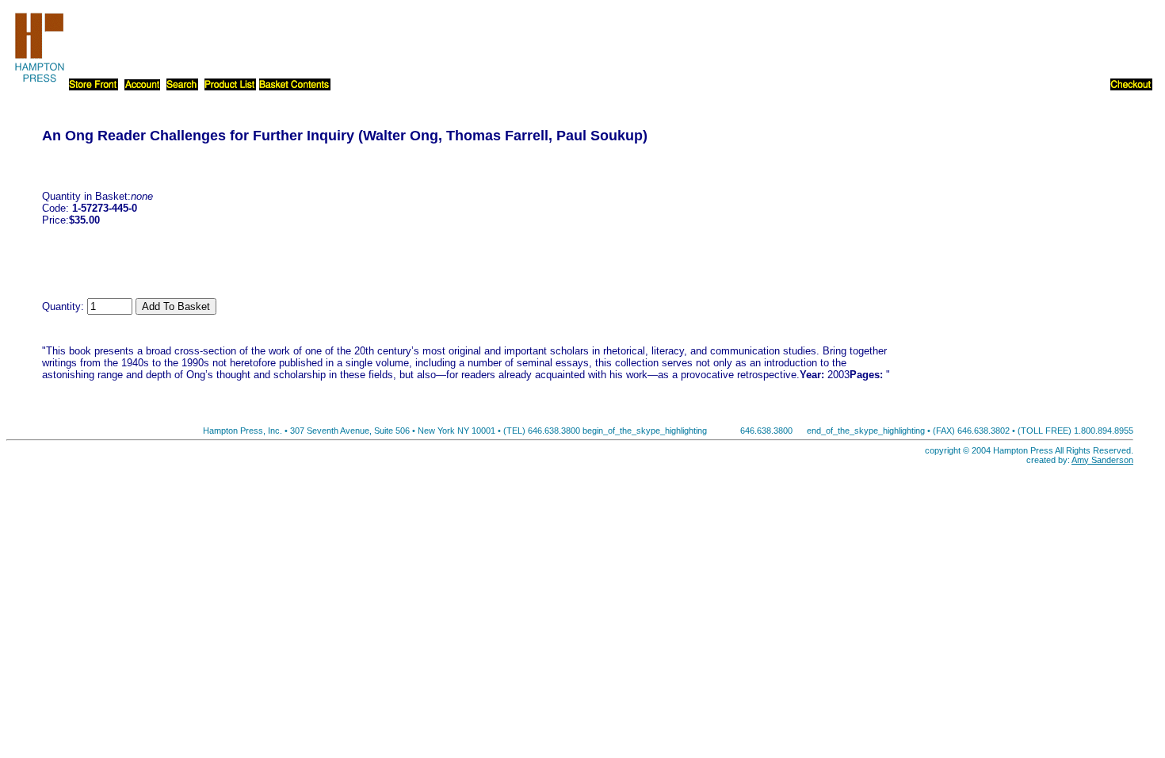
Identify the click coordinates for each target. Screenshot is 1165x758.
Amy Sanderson (1102, 460)
